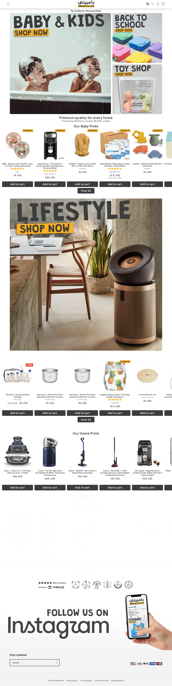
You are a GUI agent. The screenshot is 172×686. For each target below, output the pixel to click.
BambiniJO (59, 680)
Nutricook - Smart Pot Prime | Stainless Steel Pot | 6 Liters (82, 396)
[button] (8, 4)
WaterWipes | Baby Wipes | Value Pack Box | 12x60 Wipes (115, 165)
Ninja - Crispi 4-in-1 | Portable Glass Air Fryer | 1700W (17, 472)
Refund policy (72, 680)
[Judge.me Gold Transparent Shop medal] (86, 585)
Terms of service (101, 680)
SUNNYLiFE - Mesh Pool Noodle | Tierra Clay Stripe (147, 549)
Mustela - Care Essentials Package (17, 396)
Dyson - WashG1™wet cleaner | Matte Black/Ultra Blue (82, 472)
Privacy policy (86, 680)
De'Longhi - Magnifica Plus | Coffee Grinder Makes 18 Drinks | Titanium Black (147, 473)
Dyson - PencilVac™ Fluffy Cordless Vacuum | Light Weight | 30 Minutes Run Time (115, 473)
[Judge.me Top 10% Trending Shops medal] (129, 585)
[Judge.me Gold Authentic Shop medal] (76, 585)
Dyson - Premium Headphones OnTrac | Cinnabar (17, 549)
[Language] (148, 4)
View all (86, 190)
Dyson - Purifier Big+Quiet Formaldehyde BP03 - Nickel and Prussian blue (50, 473)
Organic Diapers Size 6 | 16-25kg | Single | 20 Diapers (115, 396)
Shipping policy (117, 680)
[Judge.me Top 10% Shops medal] (118, 585)
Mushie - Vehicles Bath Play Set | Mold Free (147, 165)
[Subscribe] (56, 662)
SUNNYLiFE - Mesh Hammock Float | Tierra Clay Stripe (115, 549)
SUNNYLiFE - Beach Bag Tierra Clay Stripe (82, 549)
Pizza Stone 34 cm (147, 395)
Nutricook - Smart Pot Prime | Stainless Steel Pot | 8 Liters (50, 396)
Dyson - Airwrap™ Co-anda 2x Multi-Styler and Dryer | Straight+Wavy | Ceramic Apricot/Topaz (50, 551)
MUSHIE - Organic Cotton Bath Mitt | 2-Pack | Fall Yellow (82, 165)
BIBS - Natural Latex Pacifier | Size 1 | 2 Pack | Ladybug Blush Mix (17, 165)
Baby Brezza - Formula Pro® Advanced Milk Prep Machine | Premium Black (50, 166)
